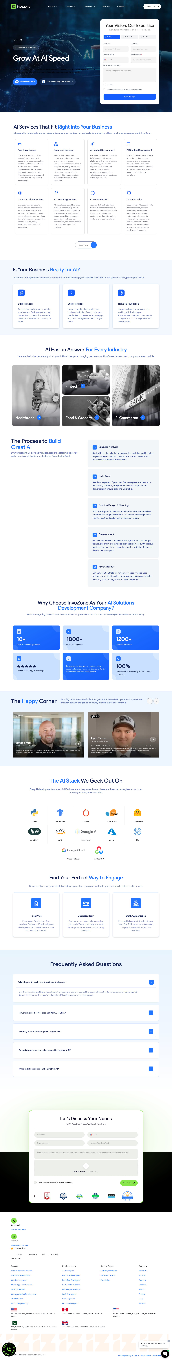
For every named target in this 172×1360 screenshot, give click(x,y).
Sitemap (121, 1356)
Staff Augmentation (112, 37)
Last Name (134, 44)
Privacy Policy (130, 1356)
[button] (106, 60)
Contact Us (150, 6)
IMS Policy (140, 1356)
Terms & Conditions (153, 1356)
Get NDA (110, 85)
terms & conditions (65, 1182)
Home (15, 40)
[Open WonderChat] (165, 1354)
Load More (83, 245)
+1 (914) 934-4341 (18, 1229)
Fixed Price (146, 37)
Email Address (136, 55)
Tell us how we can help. (111, 66)
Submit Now (127, 1183)
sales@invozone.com (19, 1245)
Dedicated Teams (130, 37)
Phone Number (108, 55)
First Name (107, 44)
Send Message (129, 97)
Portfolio (106, 6)
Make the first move (27, 82)
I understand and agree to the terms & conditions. (124, 90)
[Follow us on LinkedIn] (12, 1263)
